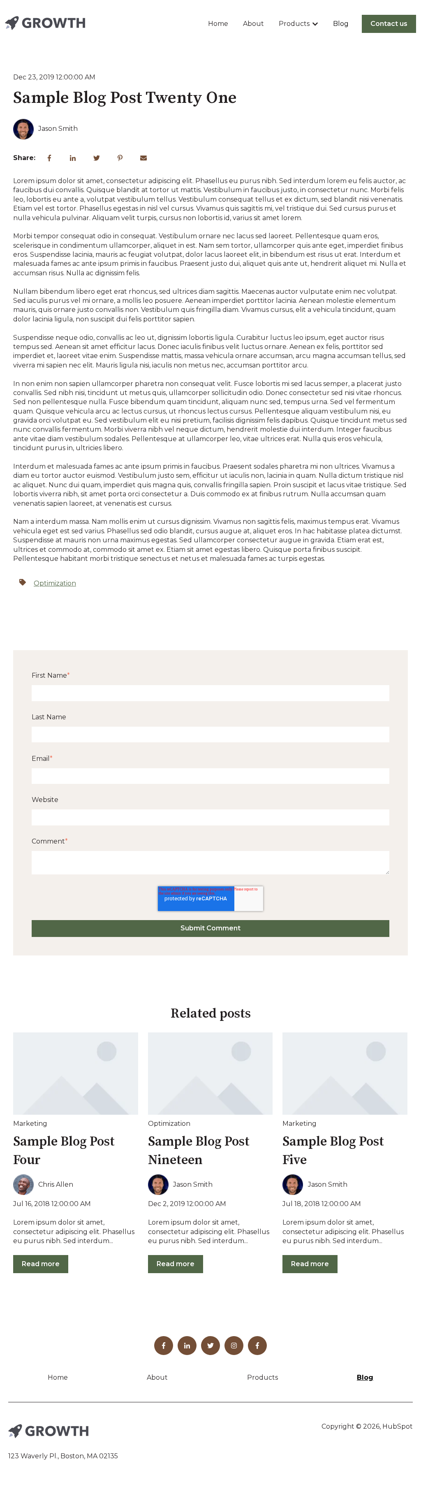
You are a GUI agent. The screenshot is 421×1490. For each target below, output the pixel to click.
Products (294, 24)
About (253, 24)
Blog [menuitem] (365, 1377)
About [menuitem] (157, 1377)
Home (218, 24)
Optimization (55, 583)
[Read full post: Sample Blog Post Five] (344, 1073)
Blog (341, 24)
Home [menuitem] (58, 1377)
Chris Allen (55, 1184)
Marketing (30, 1123)
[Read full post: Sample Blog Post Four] (75, 1073)
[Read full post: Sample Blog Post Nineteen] (210, 1073)
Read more (41, 1264)
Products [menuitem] (262, 1377)
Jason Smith (58, 128)
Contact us (388, 24)
